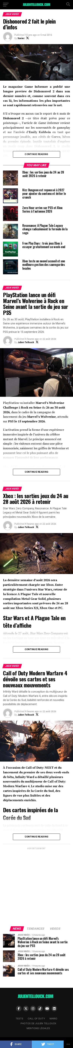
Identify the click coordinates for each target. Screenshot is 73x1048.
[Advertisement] (36, 886)
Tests (19, 1018)
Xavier (21, 38)
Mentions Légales (38, 1028)
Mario (53, 1018)
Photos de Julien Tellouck (38, 1023)
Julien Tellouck (26, 342)
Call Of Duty (36, 1018)
